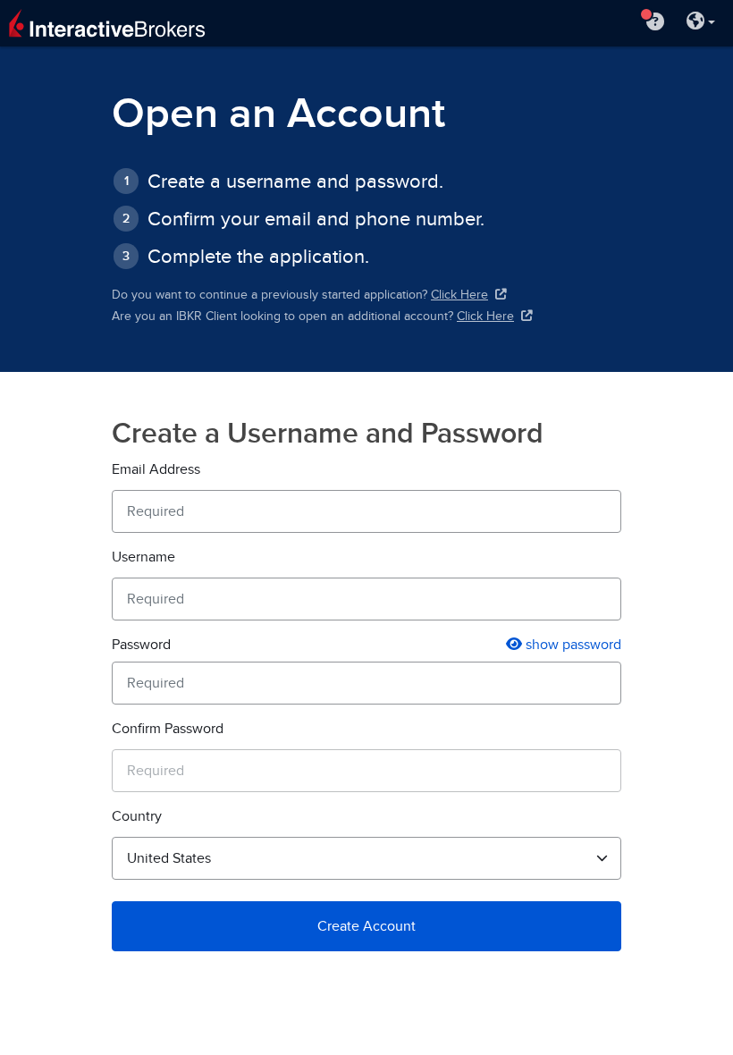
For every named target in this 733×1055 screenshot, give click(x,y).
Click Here (459, 294)
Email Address (156, 469)
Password (141, 645)
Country (137, 816)
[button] (701, 22)
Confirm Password (167, 729)
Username (143, 557)
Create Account (366, 926)
